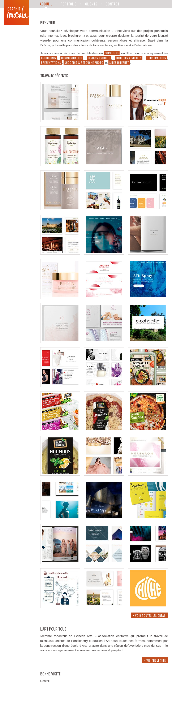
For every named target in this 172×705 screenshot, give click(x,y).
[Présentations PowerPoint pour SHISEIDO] (104, 297)
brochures (48, 58)
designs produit (99, 58)
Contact (113, 4)
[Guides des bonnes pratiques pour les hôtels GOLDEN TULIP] (60, 607)
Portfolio (69, 4)
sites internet (119, 62)
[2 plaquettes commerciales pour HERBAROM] (148, 474)
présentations (51, 62)
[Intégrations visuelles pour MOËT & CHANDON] (104, 518)
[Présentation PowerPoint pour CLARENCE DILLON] (104, 209)
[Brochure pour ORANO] (148, 518)
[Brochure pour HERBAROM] (104, 341)
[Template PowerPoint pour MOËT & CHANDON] (60, 518)
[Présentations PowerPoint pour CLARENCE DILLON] (148, 165)
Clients (91, 4)
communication (71, 58)
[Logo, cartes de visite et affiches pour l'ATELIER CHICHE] (148, 607)
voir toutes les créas (150, 615)
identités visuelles (129, 58)
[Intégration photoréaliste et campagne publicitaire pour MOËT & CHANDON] (60, 563)
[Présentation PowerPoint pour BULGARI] (148, 563)
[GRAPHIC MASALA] (16, 12)
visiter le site (156, 660)
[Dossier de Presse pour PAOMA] (104, 165)
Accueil (46, 4)
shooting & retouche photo (83, 62)
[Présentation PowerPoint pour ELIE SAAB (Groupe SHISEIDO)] (104, 474)
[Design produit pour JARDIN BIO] (148, 430)
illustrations (156, 58)
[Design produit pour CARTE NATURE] (148, 386)
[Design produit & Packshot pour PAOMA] (104, 120)
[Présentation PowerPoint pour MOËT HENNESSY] (104, 563)
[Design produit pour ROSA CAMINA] (60, 165)
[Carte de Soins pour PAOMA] (148, 253)
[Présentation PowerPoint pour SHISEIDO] (60, 386)
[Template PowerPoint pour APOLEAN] (148, 209)
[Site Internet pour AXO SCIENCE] (104, 253)
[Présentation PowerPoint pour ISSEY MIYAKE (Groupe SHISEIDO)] (104, 386)
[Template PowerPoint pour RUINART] (104, 607)
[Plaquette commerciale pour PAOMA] (60, 120)
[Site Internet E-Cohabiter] (148, 341)
